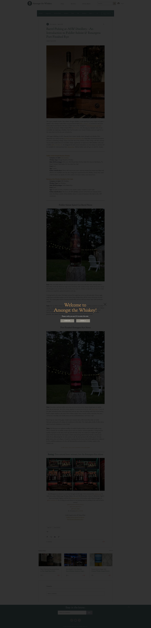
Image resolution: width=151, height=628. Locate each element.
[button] (105, 304)
